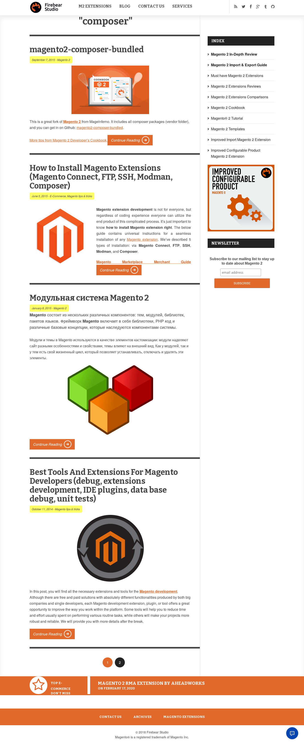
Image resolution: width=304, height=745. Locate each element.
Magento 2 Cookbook (228, 107)
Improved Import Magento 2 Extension (241, 139)
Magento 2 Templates (228, 128)
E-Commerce (58, 196)
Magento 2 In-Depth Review (234, 54)
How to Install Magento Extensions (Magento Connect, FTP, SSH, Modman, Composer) (101, 177)
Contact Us (151, 6)
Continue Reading (125, 140)
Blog (124, 6)
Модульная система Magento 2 (89, 298)
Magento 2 (63, 60)
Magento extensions (184, 717)
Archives (142, 717)
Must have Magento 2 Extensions (237, 75)
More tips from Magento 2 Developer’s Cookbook (68, 140)
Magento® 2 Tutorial (227, 118)
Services (182, 6)
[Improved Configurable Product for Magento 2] (241, 230)
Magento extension (142, 239)
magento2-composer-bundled (87, 49)
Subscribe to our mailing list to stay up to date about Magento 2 (242, 261)
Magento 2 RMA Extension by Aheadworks (151, 683)
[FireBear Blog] (46, 11)
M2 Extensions (95, 6)
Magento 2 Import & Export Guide (239, 64)
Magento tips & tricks (79, 196)
